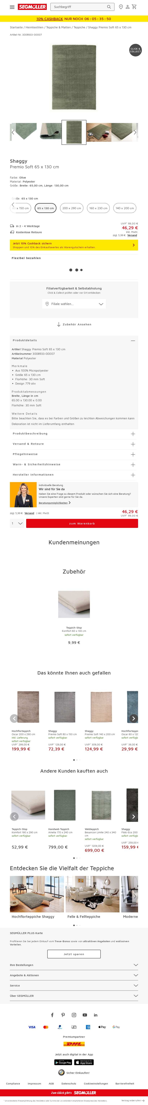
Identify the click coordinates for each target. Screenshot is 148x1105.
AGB (51, 1083)
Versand (132, 235)
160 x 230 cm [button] (98, 208)
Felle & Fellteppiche (84, 916)
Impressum (34, 1083)
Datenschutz (69, 1083)
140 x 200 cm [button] (125, 208)
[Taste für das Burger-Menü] (12, 7)
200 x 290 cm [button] (71, 208)
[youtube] (85, 1015)
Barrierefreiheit (125, 1083)
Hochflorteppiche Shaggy (33, 916)
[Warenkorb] (134, 7)
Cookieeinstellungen (96, 1083)
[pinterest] (63, 1015)
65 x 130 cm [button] (45, 208)
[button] (74, 304)
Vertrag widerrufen (131, 1100)
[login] (128, 7)
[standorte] (121, 7)
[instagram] (74, 1015)
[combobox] (17, 523)
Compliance (13, 1083)
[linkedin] (95, 1015)
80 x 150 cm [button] (20, 208)
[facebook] (52, 1015)
